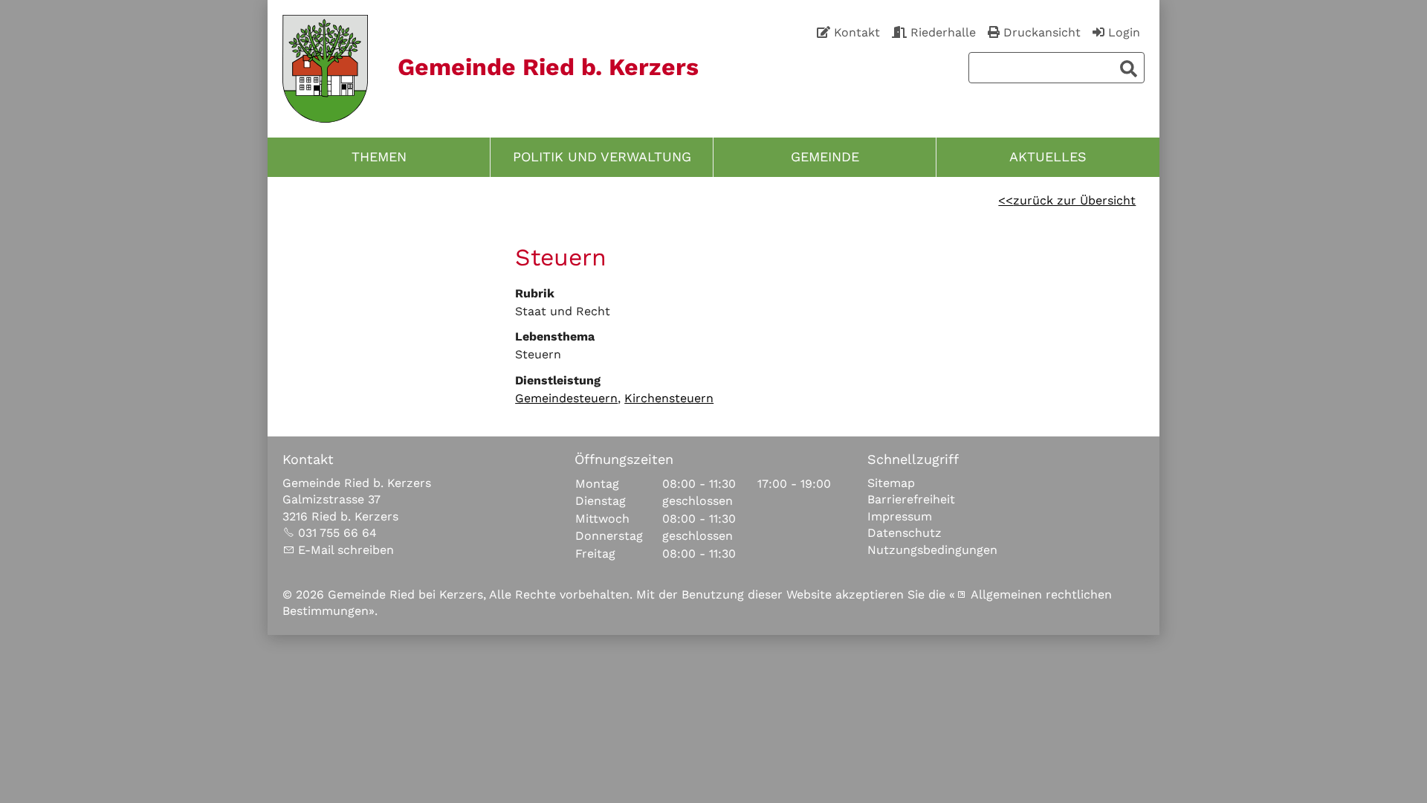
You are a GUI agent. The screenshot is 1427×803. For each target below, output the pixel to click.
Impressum (899, 516)
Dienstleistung (558, 380)
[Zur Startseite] (325, 69)
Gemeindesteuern (566, 398)
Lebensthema (555, 336)
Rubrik (534, 293)
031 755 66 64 (337, 533)
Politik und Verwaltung (602, 156)
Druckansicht (1042, 32)
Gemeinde (825, 156)
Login (1124, 32)
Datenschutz (904, 533)
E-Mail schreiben (346, 550)
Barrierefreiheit (911, 499)
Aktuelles (1048, 156)
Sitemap (891, 483)
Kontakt (857, 32)
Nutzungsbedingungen (932, 550)
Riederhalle (943, 32)
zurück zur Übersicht (1074, 200)
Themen (379, 156)
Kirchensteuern (669, 398)
